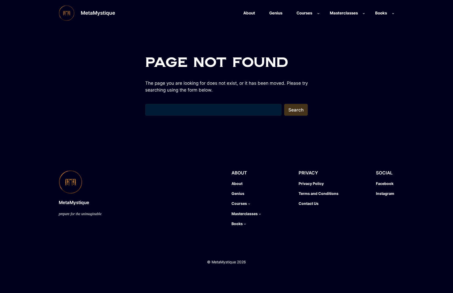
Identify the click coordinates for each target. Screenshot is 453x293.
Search (296, 110)
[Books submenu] (393, 13)
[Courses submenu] (318, 13)
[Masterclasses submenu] (364, 13)
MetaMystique (98, 13)
